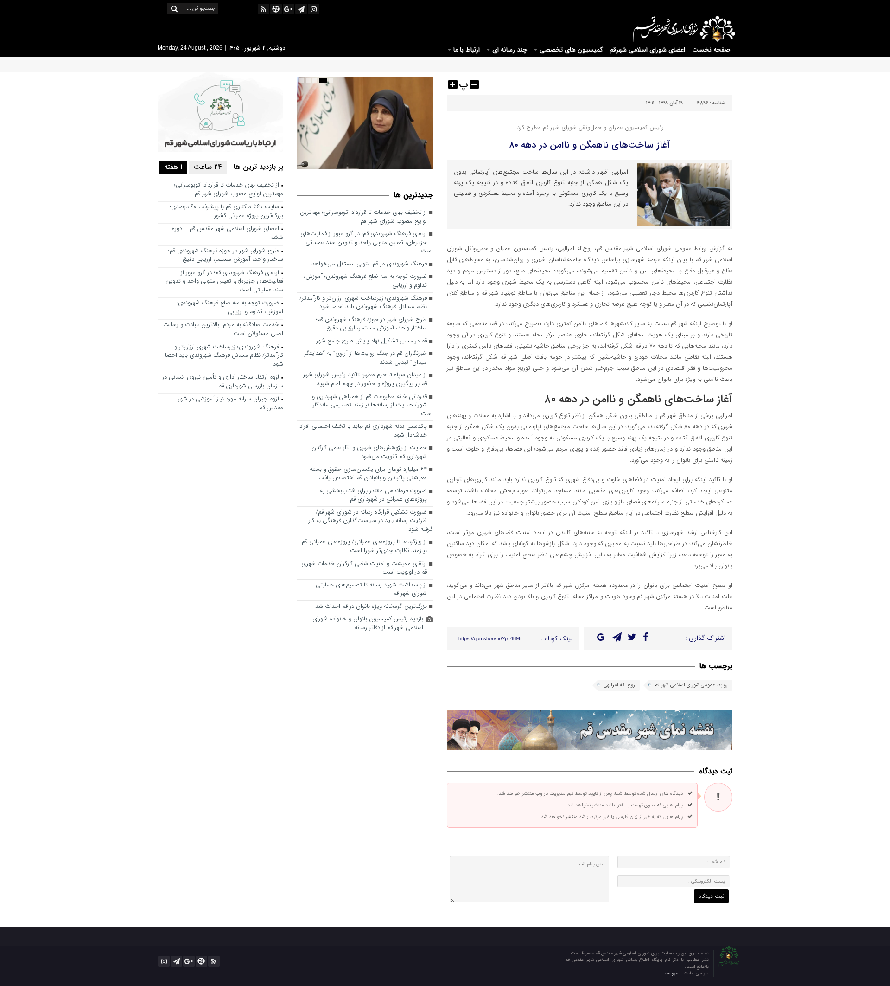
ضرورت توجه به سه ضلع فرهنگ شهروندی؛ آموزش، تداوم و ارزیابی (365, 281)
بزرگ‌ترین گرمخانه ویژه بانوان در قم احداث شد (371, 606)
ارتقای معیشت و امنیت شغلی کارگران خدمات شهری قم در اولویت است (364, 568)
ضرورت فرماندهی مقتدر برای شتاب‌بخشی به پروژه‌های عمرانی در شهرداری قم (373, 495)
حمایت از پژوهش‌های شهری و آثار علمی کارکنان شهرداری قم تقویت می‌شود (369, 452)
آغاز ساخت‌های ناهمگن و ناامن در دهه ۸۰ (589, 145)
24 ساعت (208, 167)
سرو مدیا (671, 973)
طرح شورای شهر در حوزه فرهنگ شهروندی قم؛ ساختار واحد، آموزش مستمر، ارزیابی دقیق (371, 324)
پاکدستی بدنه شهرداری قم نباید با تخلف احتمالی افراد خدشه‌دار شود (363, 431)
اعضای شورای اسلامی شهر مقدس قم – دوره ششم (227, 233)
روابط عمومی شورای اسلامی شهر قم (691, 685)
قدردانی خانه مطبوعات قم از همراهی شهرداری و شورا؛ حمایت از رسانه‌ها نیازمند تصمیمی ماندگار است (372, 406)
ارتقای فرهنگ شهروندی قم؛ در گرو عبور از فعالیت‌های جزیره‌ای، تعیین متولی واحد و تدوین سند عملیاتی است (366, 243)
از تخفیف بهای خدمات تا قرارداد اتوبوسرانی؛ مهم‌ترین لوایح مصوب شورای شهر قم (363, 217)
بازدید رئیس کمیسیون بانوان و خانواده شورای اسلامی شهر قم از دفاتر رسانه (367, 623)
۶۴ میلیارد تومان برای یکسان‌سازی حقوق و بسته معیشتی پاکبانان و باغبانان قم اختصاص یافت (368, 474)
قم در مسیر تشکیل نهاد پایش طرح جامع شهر (371, 341)
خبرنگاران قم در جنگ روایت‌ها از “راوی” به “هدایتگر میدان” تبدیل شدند (365, 358)
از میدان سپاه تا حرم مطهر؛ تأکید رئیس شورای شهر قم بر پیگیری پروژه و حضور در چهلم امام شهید (365, 379)
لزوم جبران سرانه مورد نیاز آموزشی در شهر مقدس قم (230, 403)
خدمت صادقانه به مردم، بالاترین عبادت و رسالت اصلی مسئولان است (223, 329)
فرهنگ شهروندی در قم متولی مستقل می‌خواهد (369, 264)
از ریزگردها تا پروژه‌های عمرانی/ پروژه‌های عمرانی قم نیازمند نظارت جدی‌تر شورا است (364, 546)
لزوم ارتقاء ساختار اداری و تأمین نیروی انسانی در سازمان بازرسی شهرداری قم (222, 382)
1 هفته (173, 167)
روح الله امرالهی (619, 685)
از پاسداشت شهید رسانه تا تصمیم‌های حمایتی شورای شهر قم (371, 590)
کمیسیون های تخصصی (571, 50)
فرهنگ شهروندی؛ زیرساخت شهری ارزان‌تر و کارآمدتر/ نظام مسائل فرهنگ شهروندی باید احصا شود (363, 303)
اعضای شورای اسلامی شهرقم (647, 50)
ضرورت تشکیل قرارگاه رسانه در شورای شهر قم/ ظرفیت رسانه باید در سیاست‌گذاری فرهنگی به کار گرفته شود (371, 521)
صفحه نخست (711, 50)
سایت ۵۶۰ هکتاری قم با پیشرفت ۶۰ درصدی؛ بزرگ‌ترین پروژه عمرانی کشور (226, 211)
